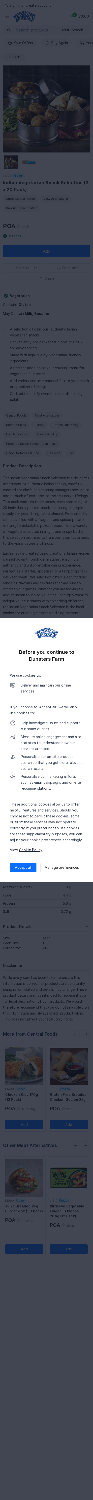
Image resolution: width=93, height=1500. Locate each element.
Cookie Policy (30, 850)
